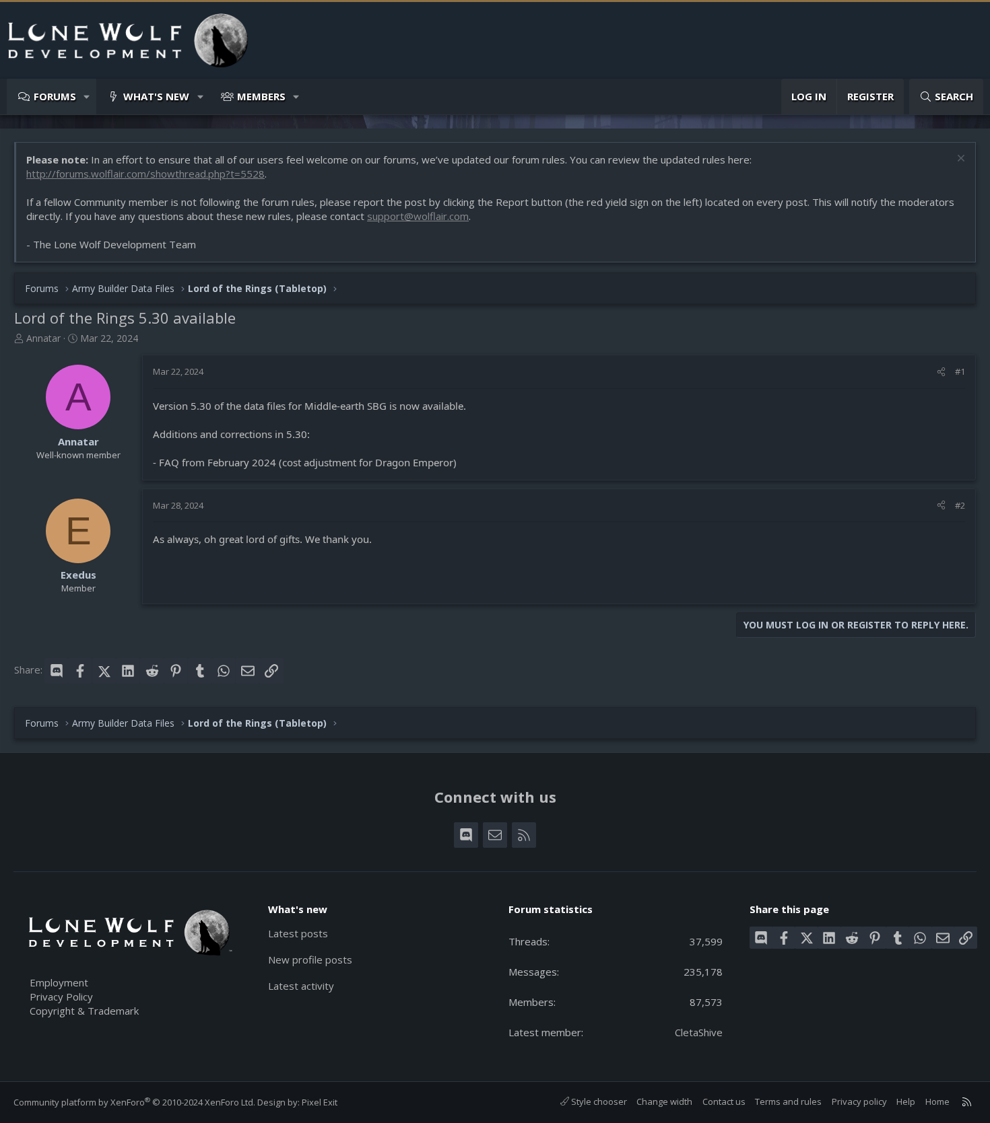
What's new (156, 96)
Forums (55, 96)
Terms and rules (788, 1101)
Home (937, 1101)
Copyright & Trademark (84, 1010)
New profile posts (310, 959)
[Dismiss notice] (959, 160)
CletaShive (699, 1032)
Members (261, 96)
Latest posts (298, 933)
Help (905, 1101)
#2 (960, 505)
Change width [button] (664, 1101)
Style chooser (598, 1101)
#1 (960, 371)
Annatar (43, 338)
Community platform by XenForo (134, 1102)
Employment (59, 982)
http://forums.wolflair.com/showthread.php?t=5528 (145, 173)
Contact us (724, 1101)
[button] (87, 96)
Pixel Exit (319, 1102)
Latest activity (301, 985)
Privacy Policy (61, 996)
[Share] (941, 371)
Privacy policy (859, 1101)
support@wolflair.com (418, 216)
